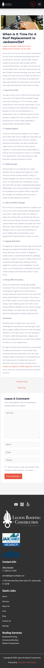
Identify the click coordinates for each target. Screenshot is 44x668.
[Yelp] (28, 504)
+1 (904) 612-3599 (9, 571)
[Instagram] (22, 504)
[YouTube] (16, 504)
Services (5, 601)
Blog (4, 616)
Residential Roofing (9, 637)
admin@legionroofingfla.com (13, 576)
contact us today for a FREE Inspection (18, 366)
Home (4, 596)
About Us (6, 606)
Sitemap (5, 626)
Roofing (16, 49)
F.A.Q (4, 611)
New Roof (22, 46)
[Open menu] (39, 4)
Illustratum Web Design (27, 662)
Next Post (22, 388)
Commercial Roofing (10, 640)
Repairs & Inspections (10, 643)
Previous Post (22, 382)
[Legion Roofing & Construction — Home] (7, 4)
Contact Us (6, 621)
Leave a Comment (10, 46)
